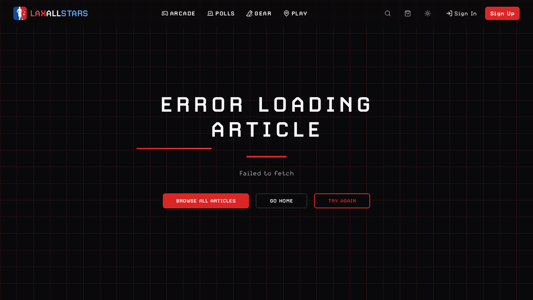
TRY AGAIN (342, 201)
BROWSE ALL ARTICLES (206, 201)
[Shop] (407, 13)
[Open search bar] (387, 13)
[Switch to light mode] (427, 13)
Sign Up (502, 13)
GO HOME (281, 201)
